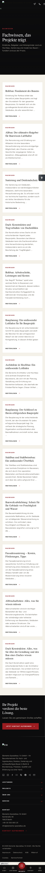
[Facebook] (12, 775)
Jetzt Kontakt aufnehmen (19, 726)
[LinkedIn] (3, 775)
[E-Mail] (34, 775)
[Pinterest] (25, 775)
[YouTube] (16, 775)
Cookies (5, 858)
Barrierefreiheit (16, 858)
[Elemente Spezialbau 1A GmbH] (17, 4)
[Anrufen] (39, 4)
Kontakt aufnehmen (13, 831)
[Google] (30, 775)
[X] (21, 775)
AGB (26, 852)
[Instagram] (8, 775)
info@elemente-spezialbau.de (14, 826)
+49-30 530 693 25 (10, 823)
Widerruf (34, 852)
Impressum (6, 852)
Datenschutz (17, 852)
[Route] (34, 4)
